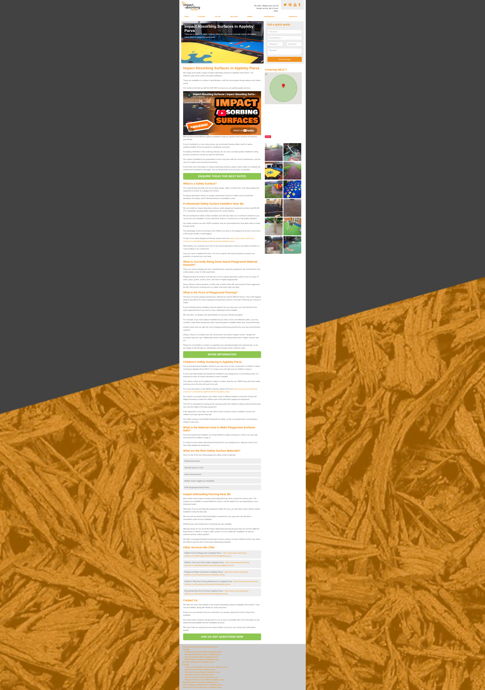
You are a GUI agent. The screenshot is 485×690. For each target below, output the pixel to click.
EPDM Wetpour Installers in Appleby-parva (202, 659)
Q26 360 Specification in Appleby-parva (198, 662)
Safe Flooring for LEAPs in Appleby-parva (201, 677)
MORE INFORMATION (222, 354)
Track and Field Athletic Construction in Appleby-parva (206, 667)
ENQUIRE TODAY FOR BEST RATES (222, 176)
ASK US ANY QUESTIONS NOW (222, 636)
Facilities (234, 16)
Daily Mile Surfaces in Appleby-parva (199, 675)
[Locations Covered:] (182, 2)
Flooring (201, 16)
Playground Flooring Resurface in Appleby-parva (202, 687)
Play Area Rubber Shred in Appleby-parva (201, 657)
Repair (249, 16)
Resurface (293, 16)
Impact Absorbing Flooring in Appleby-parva (200, 647)
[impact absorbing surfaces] (191, 6)
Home (186, 16)
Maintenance (269, 16)
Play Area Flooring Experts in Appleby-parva (202, 672)
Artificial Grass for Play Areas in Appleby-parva (203, 652)
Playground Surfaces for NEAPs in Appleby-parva (204, 680)
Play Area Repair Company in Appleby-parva (200, 682)
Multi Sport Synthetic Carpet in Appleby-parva (203, 654)
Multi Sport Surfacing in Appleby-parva (200, 670)
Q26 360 (217, 16)
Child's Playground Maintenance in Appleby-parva (202, 685)
